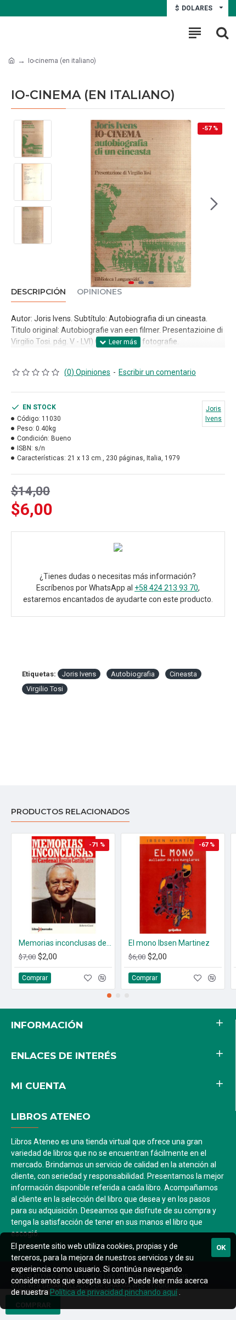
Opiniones (99, 292)
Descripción (38, 292)
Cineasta (183, 674)
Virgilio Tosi (44, 689)
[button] (68, 204)
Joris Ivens (79, 674)
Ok (221, 1247)
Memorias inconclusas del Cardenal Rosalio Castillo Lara (65, 943)
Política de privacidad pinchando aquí (113, 1292)
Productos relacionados (70, 812)
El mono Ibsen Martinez (169, 943)
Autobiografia (133, 674)
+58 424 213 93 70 (166, 587)
